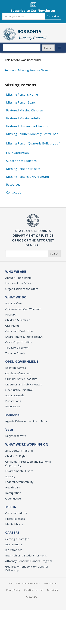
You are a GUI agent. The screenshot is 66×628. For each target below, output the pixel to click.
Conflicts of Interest (18, 373)
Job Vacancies (13, 550)
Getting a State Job (17, 539)
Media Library (14, 524)
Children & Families (17, 320)
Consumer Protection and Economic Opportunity (28, 463)
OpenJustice (13, 498)
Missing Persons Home (22, 94)
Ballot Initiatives (15, 367)
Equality (10, 476)
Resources (13, 184)
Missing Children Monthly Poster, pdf (32, 134)
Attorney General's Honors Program (28, 561)
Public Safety (13, 303)
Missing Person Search (21, 102)
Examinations (14, 544)
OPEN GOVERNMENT (22, 361)
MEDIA (10, 507)
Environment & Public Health (24, 336)
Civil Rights (12, 325)
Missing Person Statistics (23, 169)
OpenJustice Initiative (19, 390)
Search (48, 47)
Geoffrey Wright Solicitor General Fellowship (26, 568)
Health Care (13, 487)
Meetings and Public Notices (23, 384)
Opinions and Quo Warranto (23, 309)
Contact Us (13, 192)
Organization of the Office (21, 289)
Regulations (12, 406)
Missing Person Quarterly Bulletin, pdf (32, 143)
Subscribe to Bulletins (21, 161)
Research (11, 314)
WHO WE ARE (15, 271)
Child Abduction (17, 153)
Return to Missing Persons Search (27, 70)
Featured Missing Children (24, 110)
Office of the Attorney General (24, 583)
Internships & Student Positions (26, 555)
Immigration (13, 493)
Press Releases (15, 518)
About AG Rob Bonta (18, 277)
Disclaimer (52, 590)
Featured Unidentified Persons (27, 126)
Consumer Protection (19, 331)
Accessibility (50, 583)
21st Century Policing (19, 450)
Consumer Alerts (16, 513)
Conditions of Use (33, 590)
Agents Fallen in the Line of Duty (26, 421)
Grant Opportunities (18, 342)
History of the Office (18, 283)
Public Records (14, 395)
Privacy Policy (13, 590)
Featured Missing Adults (23, 118)
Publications (13, 401)
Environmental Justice (19, 471)
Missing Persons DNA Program (27, 177)
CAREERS (12, 532)
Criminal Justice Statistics (21, 379)
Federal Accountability (19, 482)
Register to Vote (15, 435)
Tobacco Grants (15, 353)
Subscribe (53, 16)
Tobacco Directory (17, 347)
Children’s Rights (16, 456)
